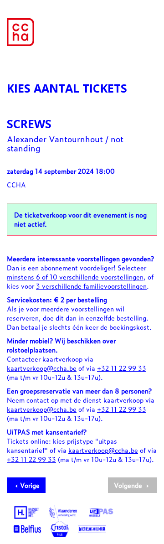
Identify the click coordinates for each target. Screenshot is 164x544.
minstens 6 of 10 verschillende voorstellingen (75, 276)
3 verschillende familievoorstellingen (91, 285)
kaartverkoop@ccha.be (42, 368)
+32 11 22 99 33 (121, 368)
